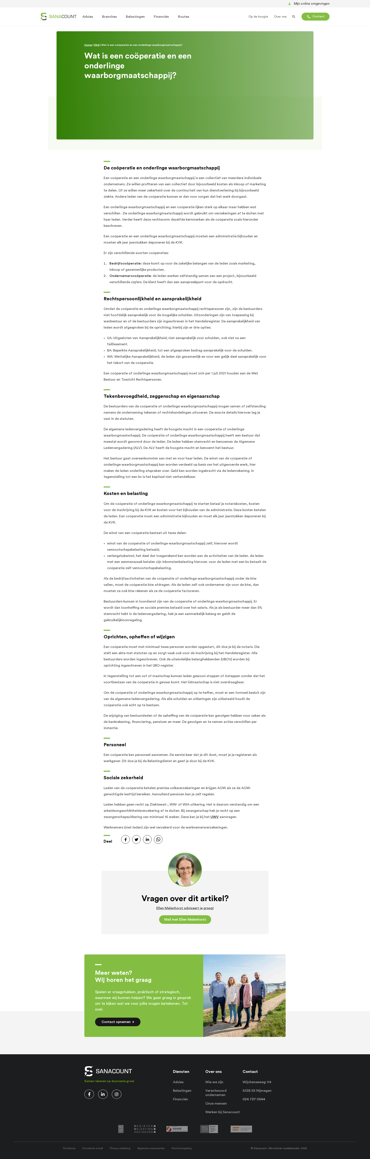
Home (88, 45)
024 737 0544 (254, 1099)
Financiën (161, 16)
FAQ (96, 45)
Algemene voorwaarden (151, 1148)
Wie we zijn (214, 1082)
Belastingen (135, 16)
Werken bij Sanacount (222, 1112)
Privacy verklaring (120, 1148)
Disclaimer (69, 1148)
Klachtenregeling (182, 1148)
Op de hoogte (258, 16)
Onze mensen (216, 1103)
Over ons (280, 16)
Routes (183, 16)
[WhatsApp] (158, 839)
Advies (87, 16)
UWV (214, 817)
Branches (109, 16)
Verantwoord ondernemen (216, 1093)
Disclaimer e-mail (92, 1148)
